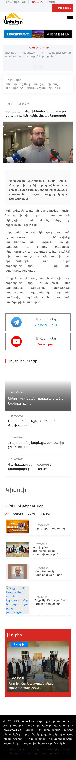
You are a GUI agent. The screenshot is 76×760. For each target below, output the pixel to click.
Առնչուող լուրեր (22, 361)
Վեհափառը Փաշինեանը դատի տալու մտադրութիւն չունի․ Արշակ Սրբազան (33, 86)
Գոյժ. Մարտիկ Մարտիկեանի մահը (48, 573)
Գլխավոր (15, 79)
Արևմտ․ (37, 1)
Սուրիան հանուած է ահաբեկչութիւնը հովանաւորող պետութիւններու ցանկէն (38, 54)
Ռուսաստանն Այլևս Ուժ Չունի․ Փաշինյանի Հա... (32, 423)
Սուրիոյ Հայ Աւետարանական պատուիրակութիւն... (47, 551)
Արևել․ (51, 1)
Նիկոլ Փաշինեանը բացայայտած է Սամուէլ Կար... (35, 401)
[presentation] (35, 67)
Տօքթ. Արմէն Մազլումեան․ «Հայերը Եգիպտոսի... (51, 602)
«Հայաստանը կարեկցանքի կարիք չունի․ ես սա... (36, 445)
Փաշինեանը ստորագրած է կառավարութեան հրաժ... (29, 467)
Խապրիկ (19, 644)
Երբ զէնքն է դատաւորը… (51, 529)
